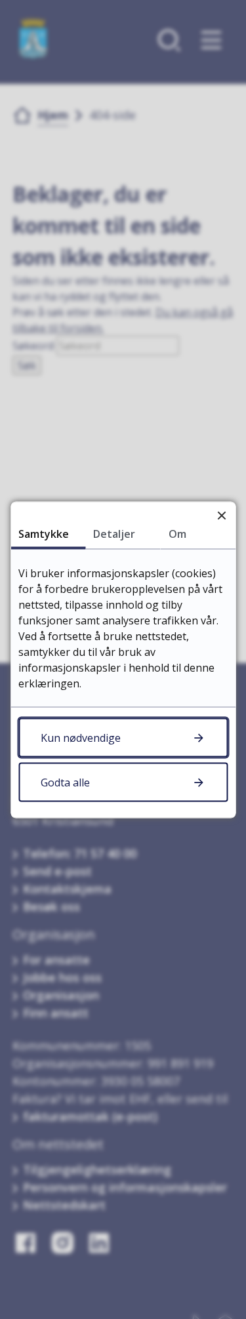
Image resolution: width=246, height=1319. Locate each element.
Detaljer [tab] (114, 533)
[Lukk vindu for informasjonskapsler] (221, 515)
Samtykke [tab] (43, 533)
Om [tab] (177, 533)
